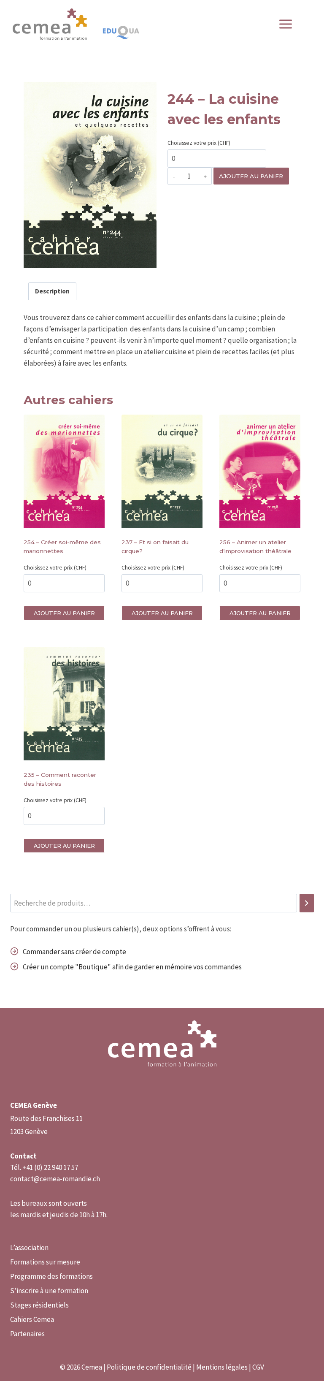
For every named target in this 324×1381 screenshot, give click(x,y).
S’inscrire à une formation (49, 1290)
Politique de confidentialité (149, 1367)
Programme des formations (51, 1276)
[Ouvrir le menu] (290, 24)
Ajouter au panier (251, 176)
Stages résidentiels (39, 1305)
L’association (29, 1247)
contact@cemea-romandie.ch (55, 1178)
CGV (258, 1367)
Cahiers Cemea (32, 1319)
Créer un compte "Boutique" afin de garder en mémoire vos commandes (132, 966)
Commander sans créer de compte (74, 951)
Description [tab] (52, 291)
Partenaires (27, 1333)
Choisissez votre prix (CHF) (198, 143)
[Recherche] (307, 903)
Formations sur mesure (45, 1262)
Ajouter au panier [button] (64, 613)
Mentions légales (222, 1367)
